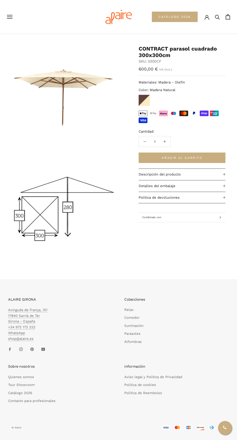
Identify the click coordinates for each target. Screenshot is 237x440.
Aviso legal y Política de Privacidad (153, 377)
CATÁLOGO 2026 (175, 17)
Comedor (132, 318)
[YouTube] (43, 349)
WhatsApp (16, 333)
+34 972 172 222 (21, 327)
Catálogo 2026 (20, 393)
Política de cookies (140, 385)
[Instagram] (21, 349)
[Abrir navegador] (9, 17)
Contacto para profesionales (32, 401)
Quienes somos (21, 377)
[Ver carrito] (228, 16)
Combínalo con (151, 217)
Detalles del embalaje (157, 186)
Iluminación (133, 326)
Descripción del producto (160, 174)
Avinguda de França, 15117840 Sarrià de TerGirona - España (27, 316)
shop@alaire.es (21, 339)
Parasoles (132, 334)
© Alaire (16, 427)
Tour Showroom (21, 385)
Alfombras (133, 342)
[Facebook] (10, 349)
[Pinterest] (32, 349)
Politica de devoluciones (159, 197)
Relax (129, 310)
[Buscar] (217, 16)
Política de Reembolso (143, 393)
